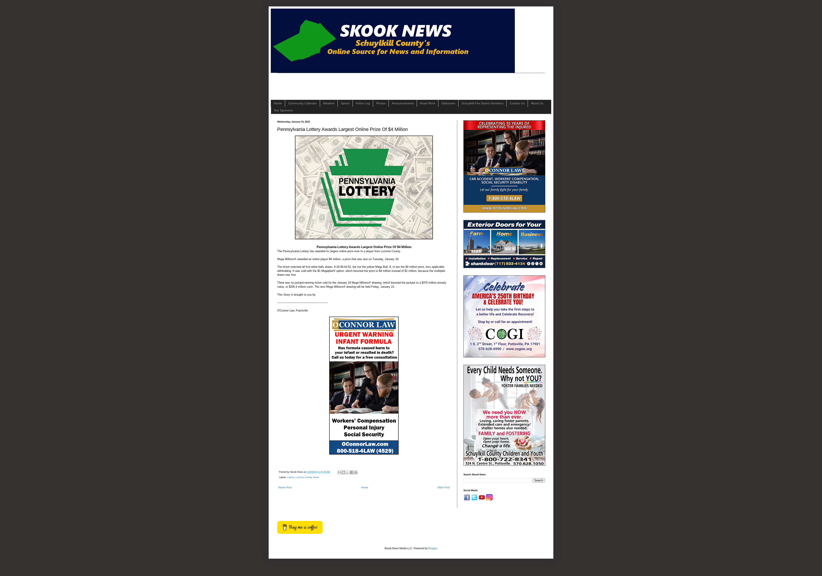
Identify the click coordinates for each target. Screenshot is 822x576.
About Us (537, 103)
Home (278, 103)
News (316, 477)
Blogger (432, 548)
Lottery (290, 477)
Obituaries (448, 103)
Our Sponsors (283, 110)
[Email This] (339, 472)
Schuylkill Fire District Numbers (482, 103)
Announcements (403, 103)
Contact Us (517, 103)
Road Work (427, 103)
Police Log (363, 103)
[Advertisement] (355, 82)
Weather (329, 103)
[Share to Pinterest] (356, 472)
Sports (345, 103)
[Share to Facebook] (352, 472)
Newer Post (285, 487)
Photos (381, 103)
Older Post (443, 487)
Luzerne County (303, 477)
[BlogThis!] (343, 472)
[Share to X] (347, 472)
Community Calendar (302, 103)
